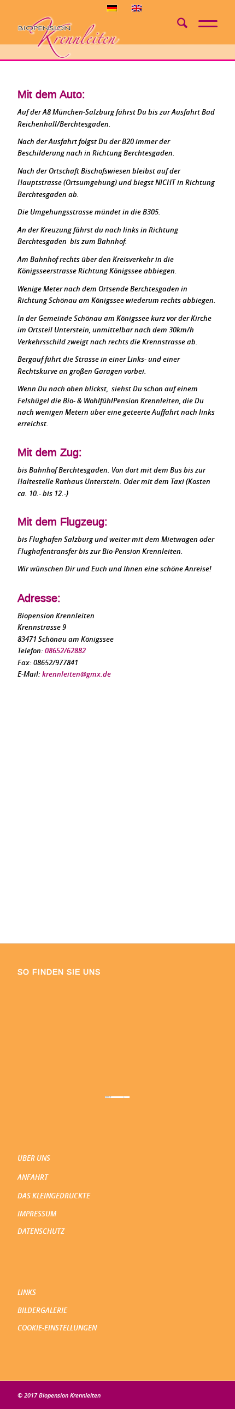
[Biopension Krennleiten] (97, 37)
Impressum (36, 1214)
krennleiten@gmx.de (76, 674)
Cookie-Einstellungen (57, 1328)
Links (26, 1292)
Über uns (33, 1158)
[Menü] (202, 21)
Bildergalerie (42, 1310)
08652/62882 (65, 650)
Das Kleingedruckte (53, 1196)
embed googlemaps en (117, 1097)
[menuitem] (176, 24)
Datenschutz (40, 1231)
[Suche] (176, 24)
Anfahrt (32, 1177)
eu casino (127, 1097)
